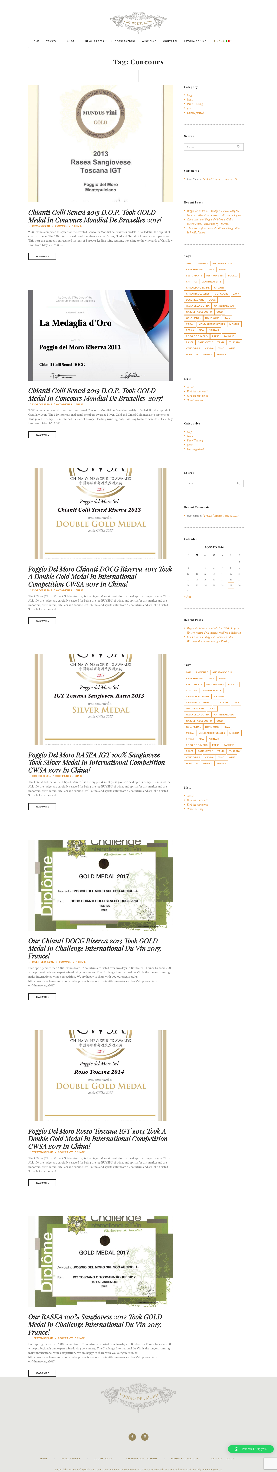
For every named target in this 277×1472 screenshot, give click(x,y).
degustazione (195, 299)
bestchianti (194, 275)
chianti (219, 287)
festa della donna (198, 305)
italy (227, 318)
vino (221, 348)
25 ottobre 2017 (42, 404)
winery (207, 354)
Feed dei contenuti (197, 391)
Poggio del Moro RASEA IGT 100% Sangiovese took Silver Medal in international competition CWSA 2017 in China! (96, 762)
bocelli (233, 275)
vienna (209, 348)
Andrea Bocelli (222, 263)
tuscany (234, 342)
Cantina (191, 281)
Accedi (190, 387)
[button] (251, 1449)
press (189, 108)
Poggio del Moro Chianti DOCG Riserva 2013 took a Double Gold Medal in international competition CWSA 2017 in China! (100, 576)
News (190, 99)
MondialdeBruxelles (211, 324)
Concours (221, 293)
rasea (190, 342)
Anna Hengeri (194, 269)
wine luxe (192, 354)
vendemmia (193, 348)
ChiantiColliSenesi (198, 293)
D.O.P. (236, 293)
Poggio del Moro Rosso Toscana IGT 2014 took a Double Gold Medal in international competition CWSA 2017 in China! (98, 1138)
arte (211, 269)
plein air (213, 330)
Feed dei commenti (197, 396)
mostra (234, 324)
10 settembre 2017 (43, 961)
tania (221, 342)
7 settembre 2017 (42, 1152)
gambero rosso (224, 305)
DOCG (212, 299)
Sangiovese (205, 342)
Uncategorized (195, 113)
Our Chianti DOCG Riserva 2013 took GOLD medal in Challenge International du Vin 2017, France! (94, 948)
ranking (229, 336)
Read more (42, 256)
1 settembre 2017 (42, 1338)
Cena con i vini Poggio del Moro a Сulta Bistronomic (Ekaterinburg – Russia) (210, 221)
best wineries (215, 275)
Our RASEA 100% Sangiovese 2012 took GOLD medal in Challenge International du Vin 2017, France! (95, 1324)
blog (189, 95)
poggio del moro (197, 336)
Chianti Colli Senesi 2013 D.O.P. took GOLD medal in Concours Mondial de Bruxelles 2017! (94, 215)
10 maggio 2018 (41, 225)
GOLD (219, 311)
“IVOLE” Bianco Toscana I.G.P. (221, 179)
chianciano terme (198, 287)
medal (190, 324)
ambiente (202, 263)
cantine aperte (211, 281)
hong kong (212, 318)
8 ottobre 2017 (41, 775)
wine (232, 348)
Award (222, 269)
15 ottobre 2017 (42, 590)
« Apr (187, 597)
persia (190, 330)
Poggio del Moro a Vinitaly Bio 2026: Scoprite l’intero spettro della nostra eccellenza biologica (214, 213)
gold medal (193, 318)
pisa (201, 330)
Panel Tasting (195, 104)
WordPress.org (195, 400)
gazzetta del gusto (199, 311)
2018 (188, 263)
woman (221, 354)
